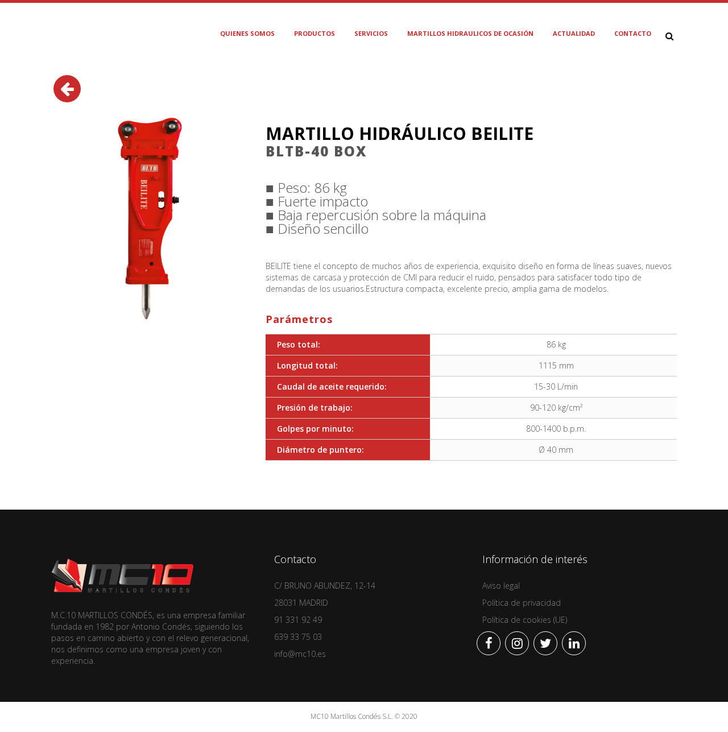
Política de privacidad (521, 602)
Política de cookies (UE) (524, 619)
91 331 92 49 (298, 619)
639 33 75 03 (298, 636)
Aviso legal (501, 585)
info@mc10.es (300, 653)
